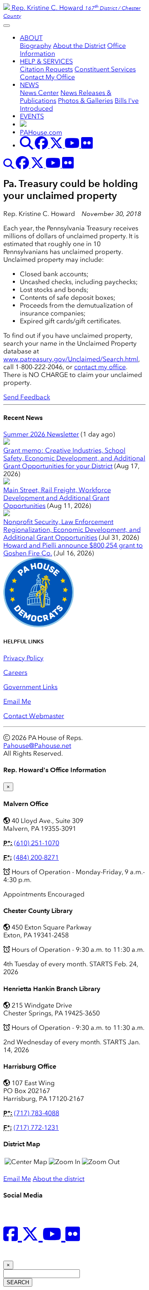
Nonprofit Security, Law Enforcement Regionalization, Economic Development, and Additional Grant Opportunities (72, 529)
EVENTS (32, 116)
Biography (35, 46)
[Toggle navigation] (6, 25)
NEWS (29, 85)
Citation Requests (46, 69)
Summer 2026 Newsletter (41, 434)
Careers (15, 672)
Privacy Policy (23, 658)
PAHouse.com (41, 132)
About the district (58, 1179)
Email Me (17, 701)
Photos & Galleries (85, 100)
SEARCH (18, 1282)
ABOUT (31, 38)
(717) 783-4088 (36, 1113)
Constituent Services (105, 69)
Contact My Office (47, 77)
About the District (79, 46)
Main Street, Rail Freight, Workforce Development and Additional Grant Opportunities (57, 498)
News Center (39, 93)
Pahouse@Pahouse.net (37, 745)
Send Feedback (26, 397)
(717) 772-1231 (36, 1127)
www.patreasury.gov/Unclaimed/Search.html (70, 359)
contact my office (100, 367)
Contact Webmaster (33, 716)
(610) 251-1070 (36, 843)
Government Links (30, 687)
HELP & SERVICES (46, 61)
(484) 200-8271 (36, 857)
